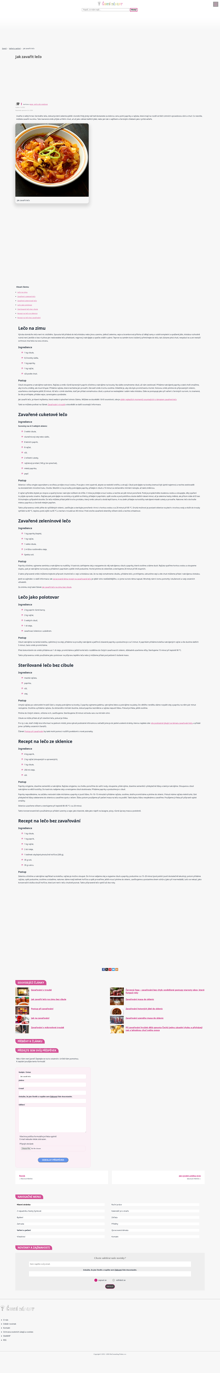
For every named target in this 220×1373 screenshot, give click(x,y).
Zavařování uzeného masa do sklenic (145, 1018)
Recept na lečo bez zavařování (29, 318)
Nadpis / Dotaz (25, 1072)
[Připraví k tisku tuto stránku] (116, 970)
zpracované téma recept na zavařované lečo (72, 579)
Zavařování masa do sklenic (140, 999)
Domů (4, 48)
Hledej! (133, 10)
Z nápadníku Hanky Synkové (29, 1211)
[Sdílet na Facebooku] (103, 970)
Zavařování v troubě (56, 404)
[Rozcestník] (215, 4)
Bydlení (20, 1217)
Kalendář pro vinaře (120, 1211)
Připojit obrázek (26, 1144)
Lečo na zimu (22, 292)
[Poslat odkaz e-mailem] (113, 970)
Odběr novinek (9, 1324)
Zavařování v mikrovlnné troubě (47, 1027)
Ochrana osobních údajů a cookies (18, 1332)
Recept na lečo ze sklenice (27, 313)
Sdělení (22, 1104)
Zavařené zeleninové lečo (27, 301)
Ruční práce (116, 1204)
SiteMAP (6, 1336)
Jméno (21, 1080)
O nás (5, 1320)
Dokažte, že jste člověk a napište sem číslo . (45, 1096)
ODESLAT (110, 1286)
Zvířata (114, 1217)
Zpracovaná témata (119, 1230)
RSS (4, 1340)
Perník (22, 1176)
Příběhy (114, 1224)
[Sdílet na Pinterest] (110, 970)
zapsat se (102, 1280)
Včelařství (21, 1236)
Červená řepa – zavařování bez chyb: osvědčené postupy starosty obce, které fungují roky (165, 991)
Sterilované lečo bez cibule (27, 309)
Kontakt (114, 1236)
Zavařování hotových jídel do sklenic (144, 1008)
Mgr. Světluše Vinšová (39, 104)
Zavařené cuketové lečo (26, 296)
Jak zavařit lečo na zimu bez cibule (56, 587)
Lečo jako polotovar (24, 305)
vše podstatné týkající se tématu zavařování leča (171, 723)
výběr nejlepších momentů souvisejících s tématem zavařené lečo (148, 399)
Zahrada (20, 1224)
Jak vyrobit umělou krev (190, 1176)
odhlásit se (120, 1280)
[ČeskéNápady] (110, 6)
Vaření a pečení (15, 48)
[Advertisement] (69, 30)
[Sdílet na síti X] (106, 970)
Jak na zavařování (40, 1018)
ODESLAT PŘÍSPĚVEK (53, 1160)
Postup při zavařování (34, 731)
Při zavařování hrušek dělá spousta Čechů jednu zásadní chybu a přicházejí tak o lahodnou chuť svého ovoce (164, 1028)
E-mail (21, 1088)
